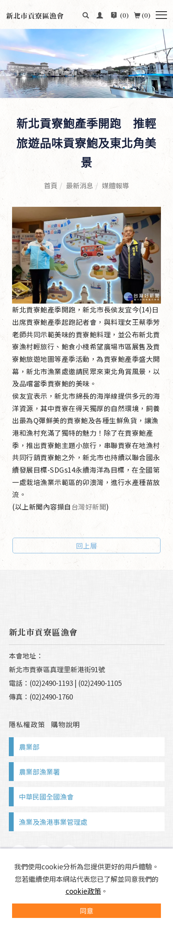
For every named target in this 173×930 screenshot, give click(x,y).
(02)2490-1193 (51, 683)
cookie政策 (83, 891)
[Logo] (45, 15)
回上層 (86, 545)
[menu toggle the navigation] (161, 15)
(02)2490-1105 (100, 683)
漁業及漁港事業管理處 (53, 822)
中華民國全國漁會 (46, 796)
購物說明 (65, 724)
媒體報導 (115, 185)
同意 (86, 911)
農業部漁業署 (39, 772)
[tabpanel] (86, 63)
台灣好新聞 (89, 507)
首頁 (51, 185)
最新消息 (79, 185)
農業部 (29, 747)
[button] (85, 14)
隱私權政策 (27, 724)
